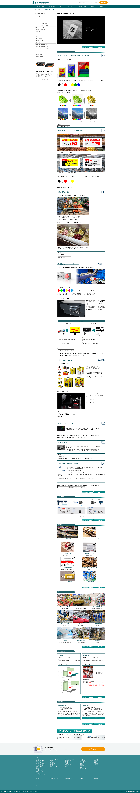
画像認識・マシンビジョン (41, 40)
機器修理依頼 (82, 765)
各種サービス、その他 (83, 768)
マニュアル (96, 762)
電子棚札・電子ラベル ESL (67, 736)
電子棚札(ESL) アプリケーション (92, 736)
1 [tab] (42, 79)
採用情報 (101, 6)
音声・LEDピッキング (40, 38)
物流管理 (66, 761)
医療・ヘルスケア (53, 763)
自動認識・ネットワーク (68, 760)
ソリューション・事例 (54, 759)
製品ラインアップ (40, 6)
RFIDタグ (38, 31)
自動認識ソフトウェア (39, 768)
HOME (37, 757)
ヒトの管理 (66, 765)
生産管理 (66, 763)
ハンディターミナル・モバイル (42, 25)
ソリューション (52, 6)
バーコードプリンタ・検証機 (41, 23)
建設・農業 (52, 765)
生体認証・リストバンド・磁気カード (43, 48)
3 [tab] (46, 79)
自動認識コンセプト (40, 56)
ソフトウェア (96, 763)
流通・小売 (52, 761)
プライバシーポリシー (10, 791)
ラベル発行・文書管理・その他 (42, 46)
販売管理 (66, 762)
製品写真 (95, 761)
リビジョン (96, 764)
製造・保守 (52, 762)
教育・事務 (52, 764)
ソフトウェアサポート (83, 762)
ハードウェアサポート (83, 766)
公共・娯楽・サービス (53, 766)
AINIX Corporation (130, 791)
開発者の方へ (82, 763)
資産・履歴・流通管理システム (42, 44)
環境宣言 (20, 791)
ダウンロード (70, 6)
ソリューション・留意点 (69, 759)
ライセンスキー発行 (83, 760)
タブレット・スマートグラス (41, 27)
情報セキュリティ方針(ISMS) (27, 791)
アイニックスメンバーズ (54, 778)
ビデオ (81, 786)
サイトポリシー (3, 791)
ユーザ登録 (81, 764)
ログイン (95, 2)
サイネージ (38, 42)
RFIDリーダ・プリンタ (40, 29)
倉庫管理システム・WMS (41, 36)
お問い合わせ (103, 2)
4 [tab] (47, 79)
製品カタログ (96, 760)
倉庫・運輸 (52, 760)
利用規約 (81, 767)
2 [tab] (44, 79)
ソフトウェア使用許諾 (83, 761)
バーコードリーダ (39, 21)
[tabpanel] (45, 67)
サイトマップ (35, 791)
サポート (61, 6)
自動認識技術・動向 (82, 6)
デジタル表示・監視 (68, 764)
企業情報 (92, 6)
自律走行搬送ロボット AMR (41, 16)
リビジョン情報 (39, 54)
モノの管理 (66, 766)
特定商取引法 (16, 791)
